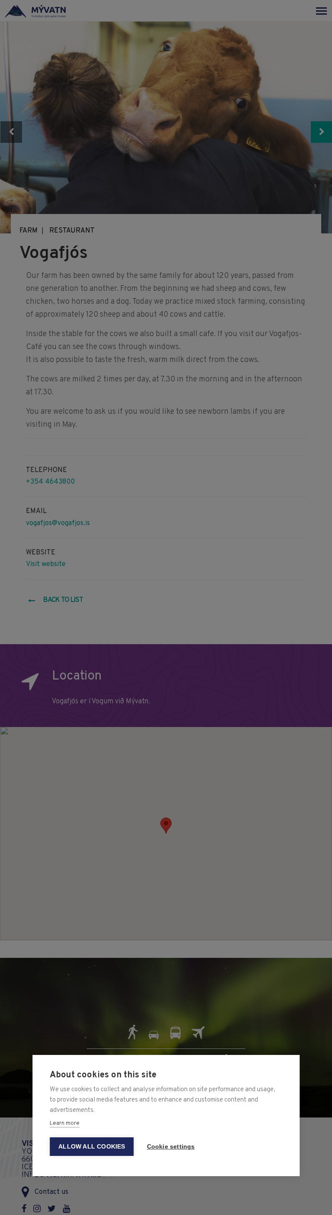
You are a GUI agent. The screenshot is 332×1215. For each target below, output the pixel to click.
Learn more (65, 1123)
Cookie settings (171, 1146)
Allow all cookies (91, 1146)
